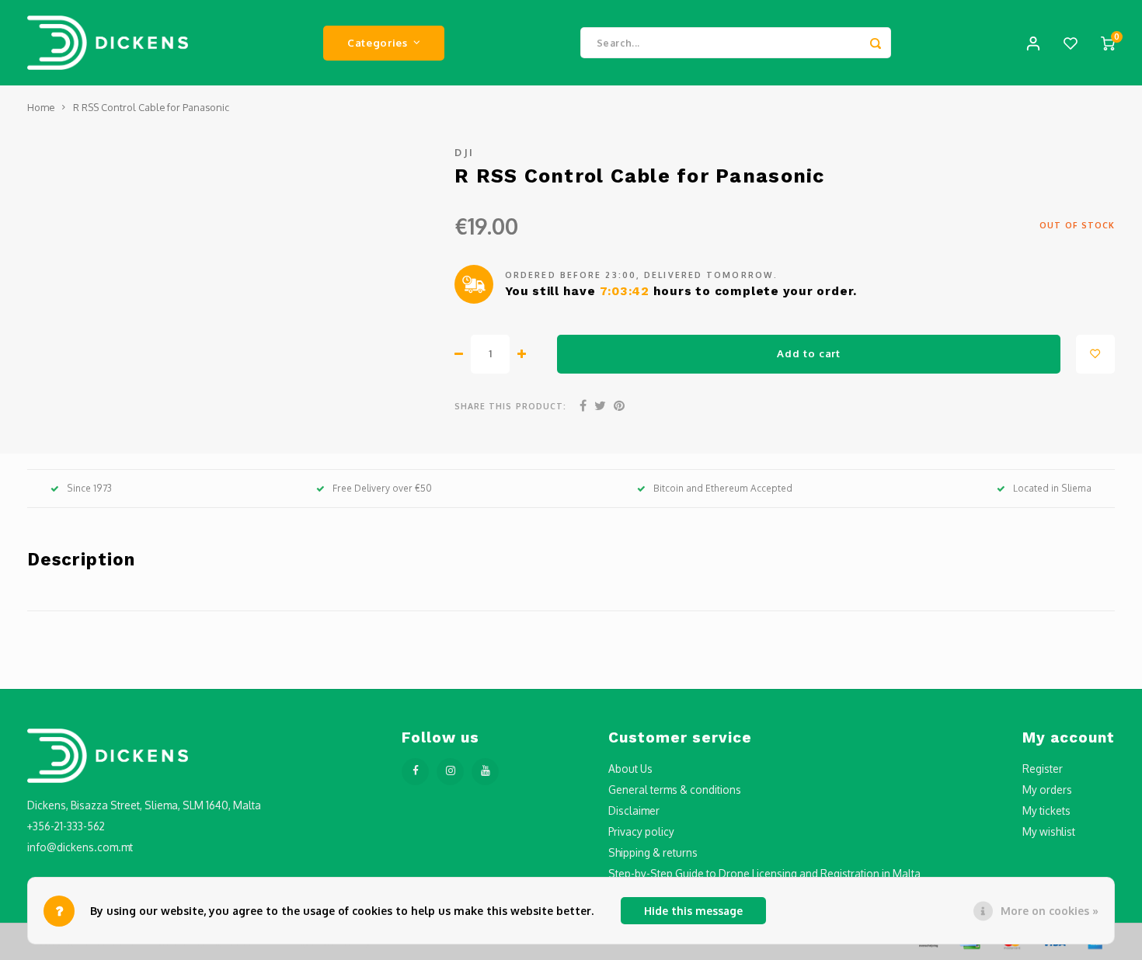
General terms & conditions (674, 789)
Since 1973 (89, 488)
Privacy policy (641, 831)
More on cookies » (1049, 910)
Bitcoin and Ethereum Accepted (722, 488)
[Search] (875, 42)
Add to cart (808, 353)
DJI (464, 152)
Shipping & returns (653, 852)
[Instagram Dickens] (450, 771)
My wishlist (1048, 831)
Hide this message (693, 910)
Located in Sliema (1052, 488)
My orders (1047, 789)
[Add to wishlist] (1095, 354)
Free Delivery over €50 (382, 488)
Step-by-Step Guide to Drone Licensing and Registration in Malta (764, 873)
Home (40, 107)
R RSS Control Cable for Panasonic (151, 107)
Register (1042, 768)
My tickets (1046, 810)
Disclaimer (634, 810)
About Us (630, 768)
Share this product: (510, 406)
